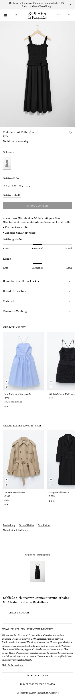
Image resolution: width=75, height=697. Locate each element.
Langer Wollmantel (59, 493)
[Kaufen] (6, 15)
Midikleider (44, 525)
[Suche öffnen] (16, 15)
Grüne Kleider (26, 525)
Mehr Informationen (13, 665)
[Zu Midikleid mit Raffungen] (37, 571)
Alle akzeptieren (37, 676)
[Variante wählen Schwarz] (7, 163)
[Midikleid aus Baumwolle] (23, 361)
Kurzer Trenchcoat (14, 493)
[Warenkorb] (69, 15)
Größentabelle (12, 195)
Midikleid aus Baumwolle (17, 394)
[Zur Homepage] (37, 15)
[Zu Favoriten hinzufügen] (70, 132)
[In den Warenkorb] (6, 381)
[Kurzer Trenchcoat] (23, 459)
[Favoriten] (59, 15)
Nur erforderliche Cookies (37, 684)
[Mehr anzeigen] (37, 5)
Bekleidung (9, 525)
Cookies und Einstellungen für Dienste (38, 693)
